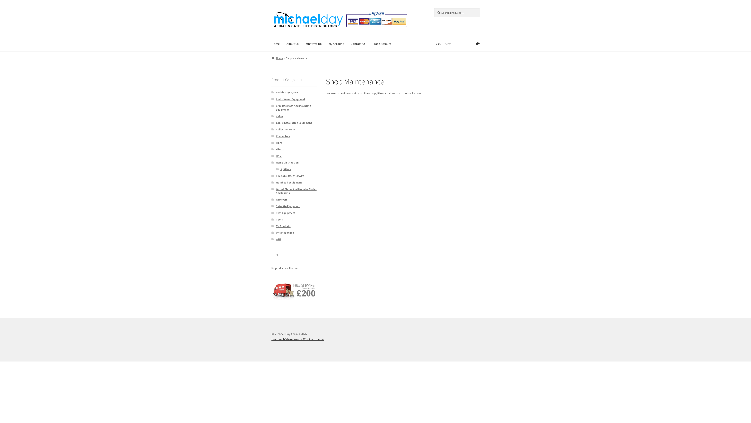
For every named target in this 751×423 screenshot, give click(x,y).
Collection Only (285, 129)
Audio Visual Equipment (290, 99)
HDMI (279, 156)
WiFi (278, 239)
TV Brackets (283, 226)
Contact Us (358, 44)
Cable (279, 116)
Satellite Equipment (288, 206)
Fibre (279, 143)
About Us (293, 44)
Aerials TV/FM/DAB (287, 92)
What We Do (313, 44)
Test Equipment (285, 213)
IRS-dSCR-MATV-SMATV (290, 176)
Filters (280, 149)
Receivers (281, 199)
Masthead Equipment (289, 182)
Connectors (283, 136)
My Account (336, 44)
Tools (279, 219)
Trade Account (382, 44)
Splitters (285, 169)
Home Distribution (287, 162)
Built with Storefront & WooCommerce (297, 339)
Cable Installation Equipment (294, 123)
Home (275, 44)
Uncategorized (285, 232)
